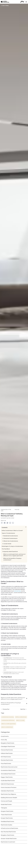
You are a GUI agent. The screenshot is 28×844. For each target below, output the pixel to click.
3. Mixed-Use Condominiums (10, 541)
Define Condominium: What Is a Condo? (12, 530)
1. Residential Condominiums (10, 535)
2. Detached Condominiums (9, 538)
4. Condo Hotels (6, 543)
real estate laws (17, 591)
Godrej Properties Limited (8, 518)
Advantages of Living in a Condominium (12, 546)
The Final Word (6, 548)
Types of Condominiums (8, 533)
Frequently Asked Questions (10, 551)
